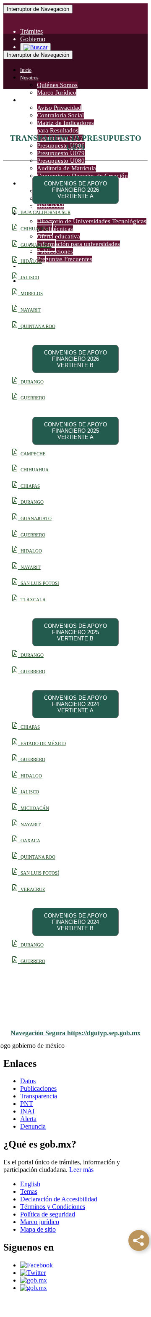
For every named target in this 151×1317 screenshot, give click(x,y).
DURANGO (31, 382)
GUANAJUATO (35, 245)
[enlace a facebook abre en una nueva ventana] (36, 1265)
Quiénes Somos (57, 85)
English (30, 1183)
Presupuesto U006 (61, 145)
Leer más (81, 1169)
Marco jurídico (39, 1221)
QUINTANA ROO (36, 326)
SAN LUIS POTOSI (38, 583)
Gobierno (32, 38)
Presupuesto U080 (61, 160)
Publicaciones (38, 1088)
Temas (28, 1191)
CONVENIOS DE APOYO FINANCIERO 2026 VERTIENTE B (75, 358)
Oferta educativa (58, 236)
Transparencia (34, 100)
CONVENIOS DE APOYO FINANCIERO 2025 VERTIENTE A (75, 430)
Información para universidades (78, 244)
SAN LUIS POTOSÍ (38, 873)
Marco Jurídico (56, 92)
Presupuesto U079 (61, 153)
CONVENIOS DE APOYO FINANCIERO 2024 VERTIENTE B (75, 921)
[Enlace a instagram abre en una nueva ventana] (33, 1280)
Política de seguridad (47, 1214)
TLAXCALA (32, 600)
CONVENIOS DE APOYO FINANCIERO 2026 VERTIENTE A (75, 189)
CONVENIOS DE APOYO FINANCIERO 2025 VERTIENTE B (75, 632)
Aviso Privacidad (59, 107)
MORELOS (30, 293)
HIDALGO (30, 261)
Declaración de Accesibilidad (58, 1199)
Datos (28, 1080)
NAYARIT (29, 310)
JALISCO (28, 277)
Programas (31, 184)
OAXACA (29, 840)
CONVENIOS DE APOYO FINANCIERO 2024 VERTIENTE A (75, 704)
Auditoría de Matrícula (66, 168)
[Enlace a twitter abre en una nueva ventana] (33, 1272)
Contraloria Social (60, 115)
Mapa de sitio (38, 1229)
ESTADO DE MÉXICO (42, 743)
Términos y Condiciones (52, 1206)
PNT (26, 1103)
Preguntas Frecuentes (64, 259)
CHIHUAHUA (33, 229)
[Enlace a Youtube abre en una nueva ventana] (33, 1287)
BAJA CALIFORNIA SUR (44, 212)
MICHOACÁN (33, 808)
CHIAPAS (29, 486)
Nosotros (29, 78)
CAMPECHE (32, 454)
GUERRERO (31, 398)
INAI (27, 1111)
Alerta (28, 1118)
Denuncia (33, 1126)
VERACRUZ (31, 889)
